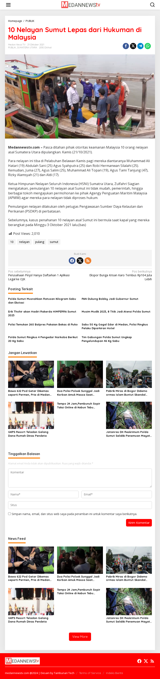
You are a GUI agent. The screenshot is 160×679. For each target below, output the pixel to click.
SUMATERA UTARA (27, 47)
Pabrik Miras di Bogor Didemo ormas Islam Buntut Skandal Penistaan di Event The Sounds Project (127, 392)
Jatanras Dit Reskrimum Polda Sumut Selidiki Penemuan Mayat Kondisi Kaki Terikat (128, 434)
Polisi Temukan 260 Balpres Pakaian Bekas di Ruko (43, 324)
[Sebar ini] (126, 46)
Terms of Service (90, 673)
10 (12, 242)
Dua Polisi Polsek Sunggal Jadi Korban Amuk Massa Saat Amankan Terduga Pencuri (78, 392)
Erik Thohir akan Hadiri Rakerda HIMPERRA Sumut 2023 (42, 313)
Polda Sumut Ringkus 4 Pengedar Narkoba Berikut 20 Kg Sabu (43, 339)
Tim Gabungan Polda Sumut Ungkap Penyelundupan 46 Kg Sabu (107, 339)
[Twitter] (80, 260)
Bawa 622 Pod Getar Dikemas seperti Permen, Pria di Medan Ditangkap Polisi (29, 392)
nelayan (24, 242)
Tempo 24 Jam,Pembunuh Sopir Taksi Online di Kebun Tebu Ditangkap (78, 405)
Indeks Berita (114, 673)
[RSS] (88, 260)
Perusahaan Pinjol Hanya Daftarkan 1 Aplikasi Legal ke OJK (39, 275)
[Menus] (8, 5)
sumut (54, 242)
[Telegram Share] (140, 46)
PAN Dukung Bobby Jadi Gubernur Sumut (110, 298)
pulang (39, 242)
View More (80, 637)
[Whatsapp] (148, 46)
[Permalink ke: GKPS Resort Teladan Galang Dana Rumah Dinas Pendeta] (31, 415)
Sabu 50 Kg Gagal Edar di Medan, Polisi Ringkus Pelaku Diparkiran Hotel (115, 326)
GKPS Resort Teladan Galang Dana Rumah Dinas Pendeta (28, 433)
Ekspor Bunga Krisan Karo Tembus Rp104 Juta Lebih (120, 275)
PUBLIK (12, 47)
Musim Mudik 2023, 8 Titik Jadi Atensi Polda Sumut (116, 311)
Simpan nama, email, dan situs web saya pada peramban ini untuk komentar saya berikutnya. (74, 514)
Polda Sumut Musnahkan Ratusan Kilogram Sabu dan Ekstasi (42, 300)
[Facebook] (72, 260)
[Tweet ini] (133, 46)
